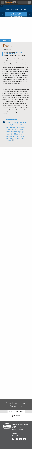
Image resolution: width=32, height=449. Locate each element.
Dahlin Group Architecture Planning (13, 52)
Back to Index (7, 6)
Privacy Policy (15, 435)
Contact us (14, 433)
